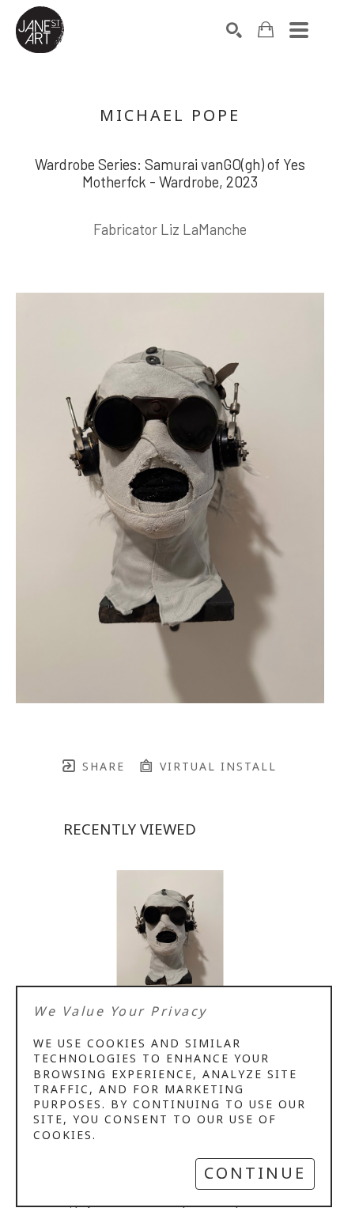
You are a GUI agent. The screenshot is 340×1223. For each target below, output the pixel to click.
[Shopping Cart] (266, 30)
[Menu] (298, 30)
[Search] (234, 30)
